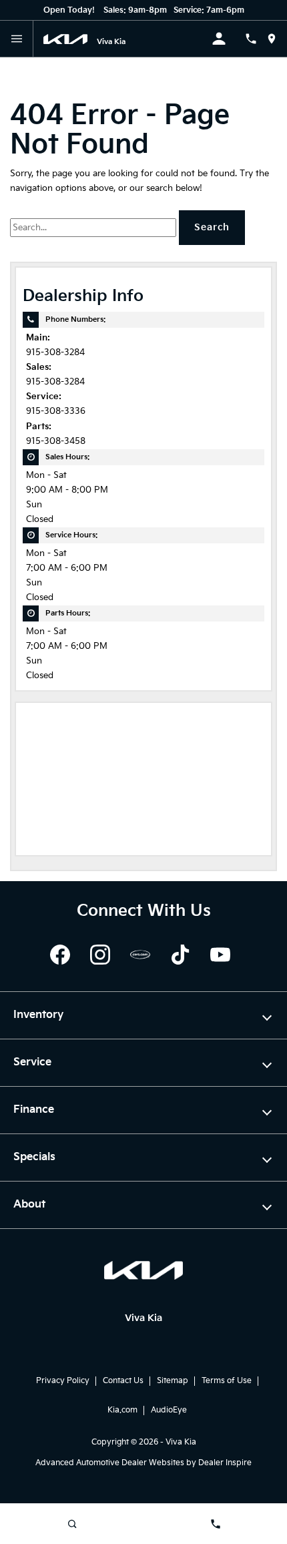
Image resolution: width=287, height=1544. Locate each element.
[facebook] (60, 954)
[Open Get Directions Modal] (276, 39)
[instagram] (100, 954)
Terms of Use (227, 1381)
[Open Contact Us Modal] (256, 39)
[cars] (140, 954)
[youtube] (220, 954)
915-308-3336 (55, 412)
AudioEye (169, 1410)
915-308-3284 (55, 353)
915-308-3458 (55, 442)
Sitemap (172, 1381)
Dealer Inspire (225, 1463)
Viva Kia (181, 1442)
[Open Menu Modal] (16, 39)
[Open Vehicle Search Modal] (72, 1524)
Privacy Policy (62, 1381)
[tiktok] (180, 954)
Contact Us (123, 1381)
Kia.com (122, 1410)
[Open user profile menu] (228, 38)
